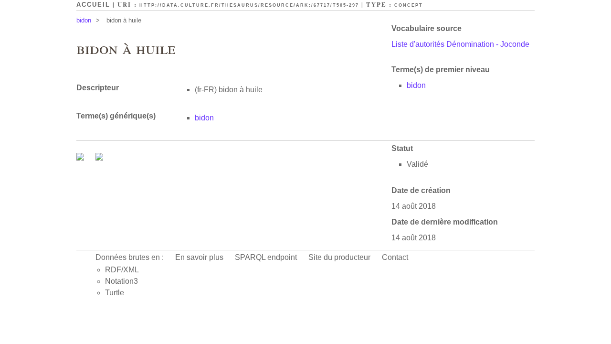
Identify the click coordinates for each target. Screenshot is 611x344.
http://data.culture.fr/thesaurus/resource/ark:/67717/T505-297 (249, 5)
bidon (83, 20)
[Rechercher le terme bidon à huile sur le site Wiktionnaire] (99, 158)
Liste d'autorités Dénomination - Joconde (460, 44)
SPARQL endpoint (266, 257)
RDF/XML (122, 270)
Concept (408, 5)
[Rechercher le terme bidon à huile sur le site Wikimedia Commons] (81, 158)
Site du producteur (339, 257)
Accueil (93, 4)
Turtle (114, 293)
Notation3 (121, 281)
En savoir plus (199, 257)
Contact (395, 257)
